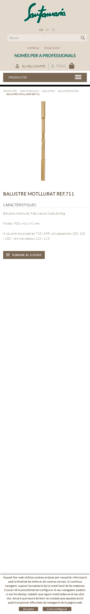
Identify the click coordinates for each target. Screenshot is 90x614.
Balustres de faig (68, 91)
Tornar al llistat (27, 255)
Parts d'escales (29, 91)
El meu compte (33, 66)
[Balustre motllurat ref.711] (43, 140)
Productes (10, 91)
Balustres (48, 91)
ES (47, 29)
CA (41, 29)
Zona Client (52, 48)
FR (53, 29)
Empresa (33, 48)
